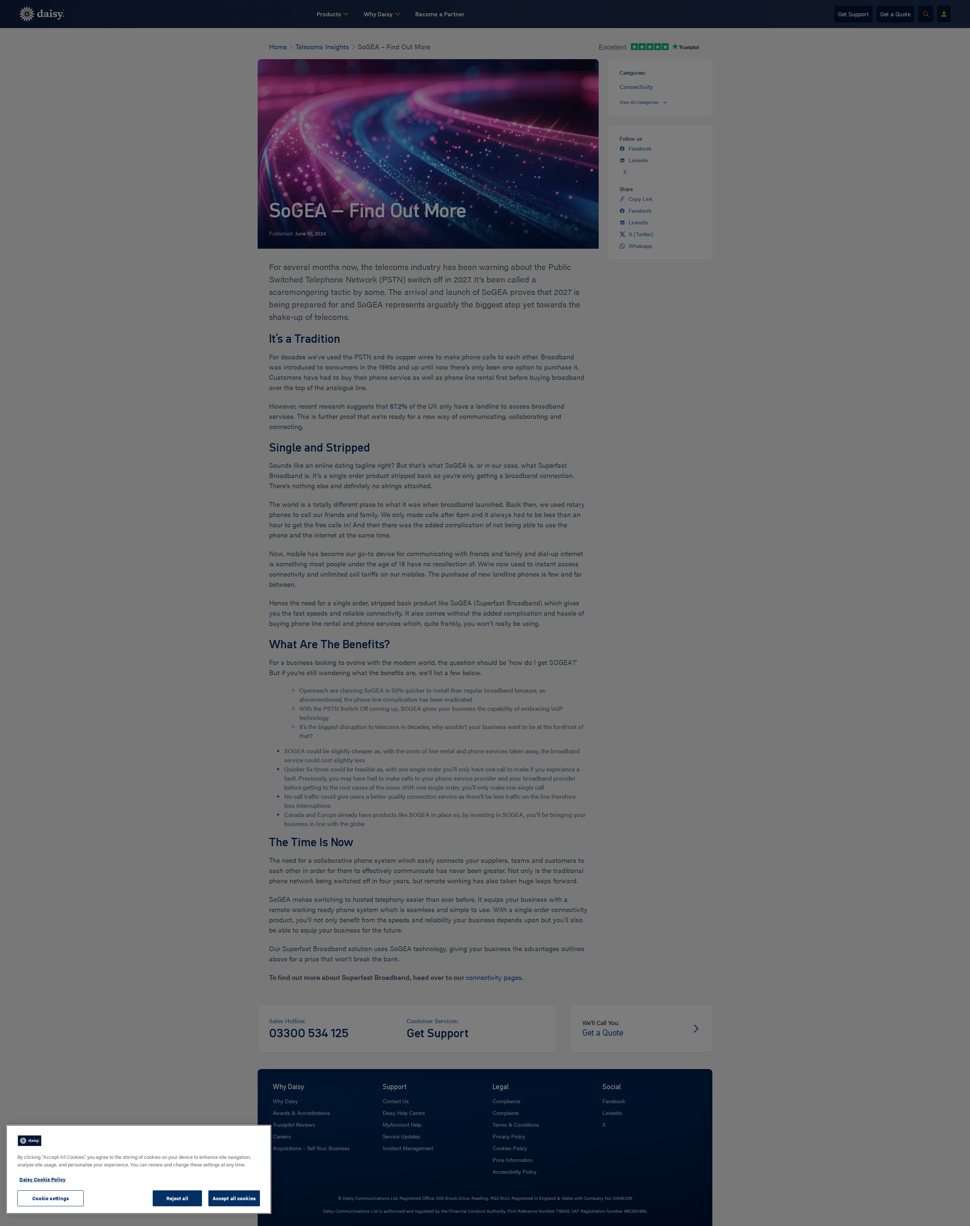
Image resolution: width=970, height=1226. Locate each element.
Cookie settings (50, 1198)
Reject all (177, 1198)
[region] (138, 1169)
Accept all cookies (234, 1198)
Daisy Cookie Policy (42, 1179)
